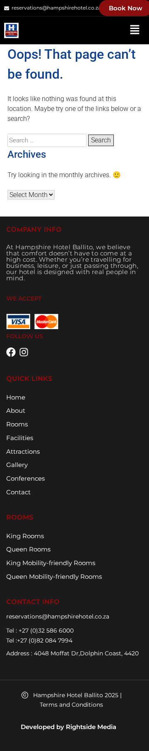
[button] (134, 30)
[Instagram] (24, 352)
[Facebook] (11, 352)
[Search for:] (47, 140)
